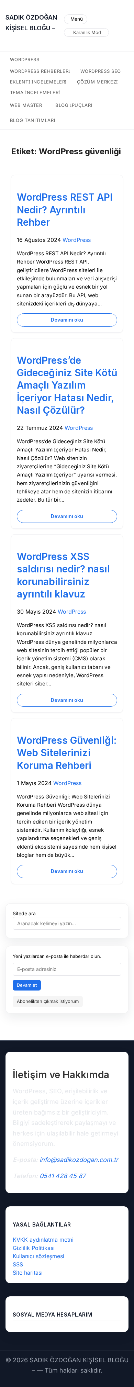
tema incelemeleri (35, 92)
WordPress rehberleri (40, 71)
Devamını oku (67, 320)
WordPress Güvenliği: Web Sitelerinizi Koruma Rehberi (66, 753)
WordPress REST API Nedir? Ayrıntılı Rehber (65, 209)
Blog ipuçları (74, 105)
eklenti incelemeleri (38, 82)
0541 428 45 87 (63, 1175)
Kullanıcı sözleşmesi (38, 1256)
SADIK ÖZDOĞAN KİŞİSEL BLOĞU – (31, 23)
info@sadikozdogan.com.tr (79, 1159)
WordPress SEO (100, 71)
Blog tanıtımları (33, 120)
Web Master (26, 105)
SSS (18, 1264)
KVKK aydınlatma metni (43, 1239)
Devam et (27, 985)
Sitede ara (24, 913)
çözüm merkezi (97, 82)
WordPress (25, 59)
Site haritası (28, 1272)
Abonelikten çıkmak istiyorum (48, 1001)
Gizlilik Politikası (34, 1247)
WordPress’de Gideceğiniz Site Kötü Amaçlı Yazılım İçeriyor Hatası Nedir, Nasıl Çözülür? (67, 385)
